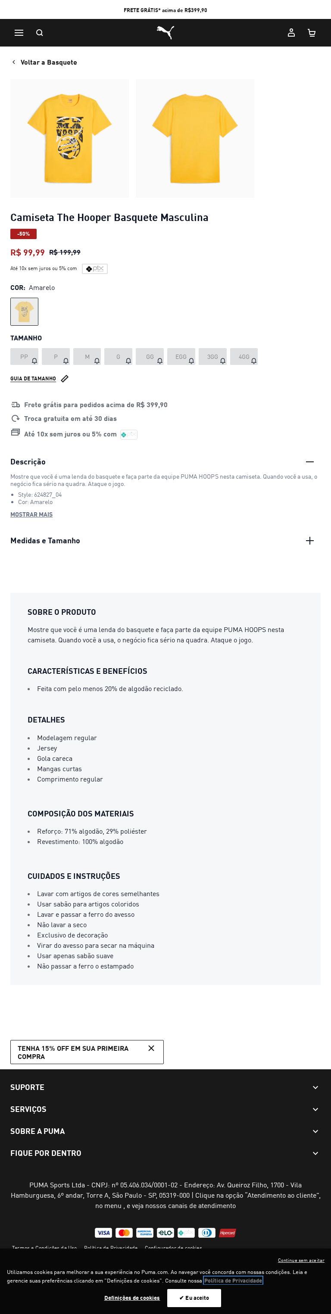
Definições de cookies (132, 1297)
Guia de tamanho (33, 378)
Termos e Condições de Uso (44, 1248)
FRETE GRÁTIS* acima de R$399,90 (165, 10)
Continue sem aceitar (301, 1260)
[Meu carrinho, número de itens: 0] (312, 32)
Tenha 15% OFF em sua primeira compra (73, 1052)
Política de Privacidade (111, 1248)
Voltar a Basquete (49, 62)
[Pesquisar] (39, 32)
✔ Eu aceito (194, 1297)
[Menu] (19, 32)
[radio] (24, 312)
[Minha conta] (291, 32)
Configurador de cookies (173, 1248)
